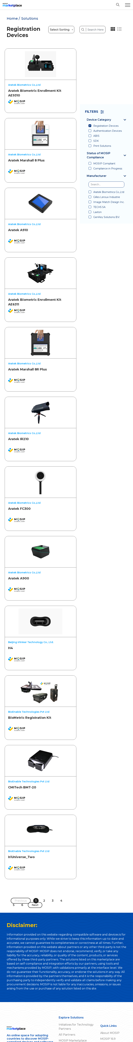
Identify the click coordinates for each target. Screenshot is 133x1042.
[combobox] (61, 29)
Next (35, 905)
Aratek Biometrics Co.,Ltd (108, 192)
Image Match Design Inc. (108, 202)
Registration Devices (105, 125)
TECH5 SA (99, 207)
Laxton (97, 212)
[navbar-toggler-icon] (127, 5)
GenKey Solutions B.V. (106, 217)
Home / (13, 18)
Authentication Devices (107, 130)
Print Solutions (102, 145)
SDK (96, 140)
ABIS (96, 135)
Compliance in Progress (107, 168)
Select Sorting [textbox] (59, 29)
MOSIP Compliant (104, 163)
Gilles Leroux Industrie (106, 197)
